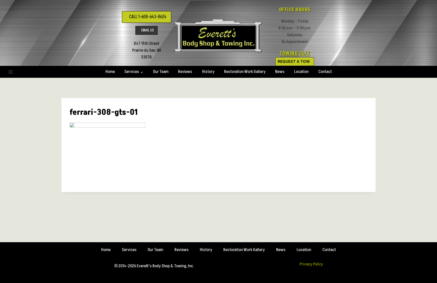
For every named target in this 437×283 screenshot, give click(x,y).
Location (301, 72)
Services (129, 250)
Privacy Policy (311, 264)
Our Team (160, 72)
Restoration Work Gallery (245, 72)
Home (110, 72)
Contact (325, 72)
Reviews (185, 72)
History (208, 72)
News (280, 72)
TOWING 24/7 (294, 53)
